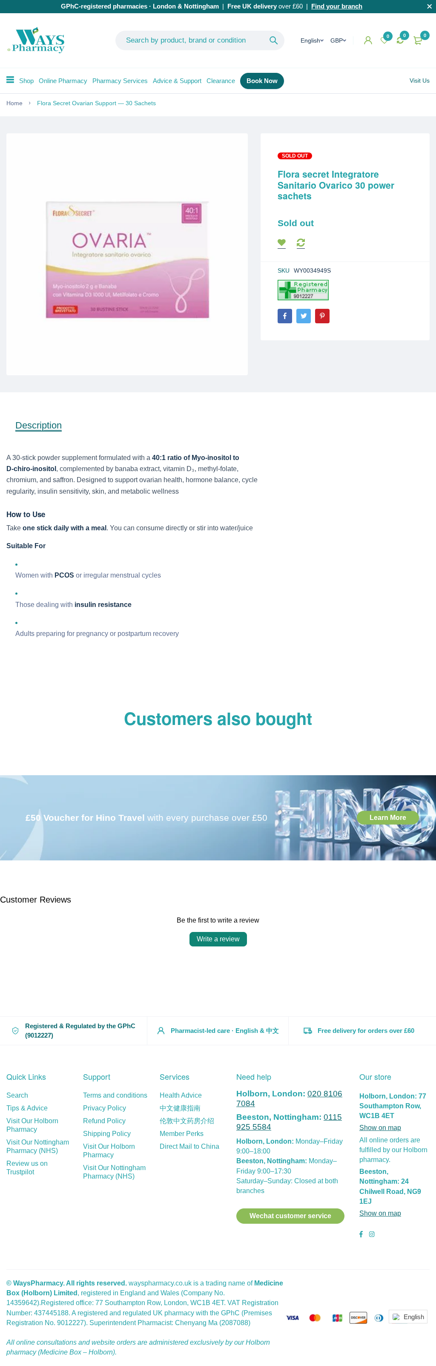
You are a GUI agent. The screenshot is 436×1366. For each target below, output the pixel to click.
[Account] (368, 40)
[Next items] (424, 741)
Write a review (218, 939)
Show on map (380, 1127)
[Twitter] (303, 316)
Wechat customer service (290, 1215)
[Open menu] (10, 79)
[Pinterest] (322, 316)
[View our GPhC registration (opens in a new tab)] (303, 290)
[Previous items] (12, 741)
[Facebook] (285, 316)
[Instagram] (372, 1235)
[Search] (273, 40)
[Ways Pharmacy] (37, 40)
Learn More (388, 817)
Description (38, 425)
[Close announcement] (429, 6)
